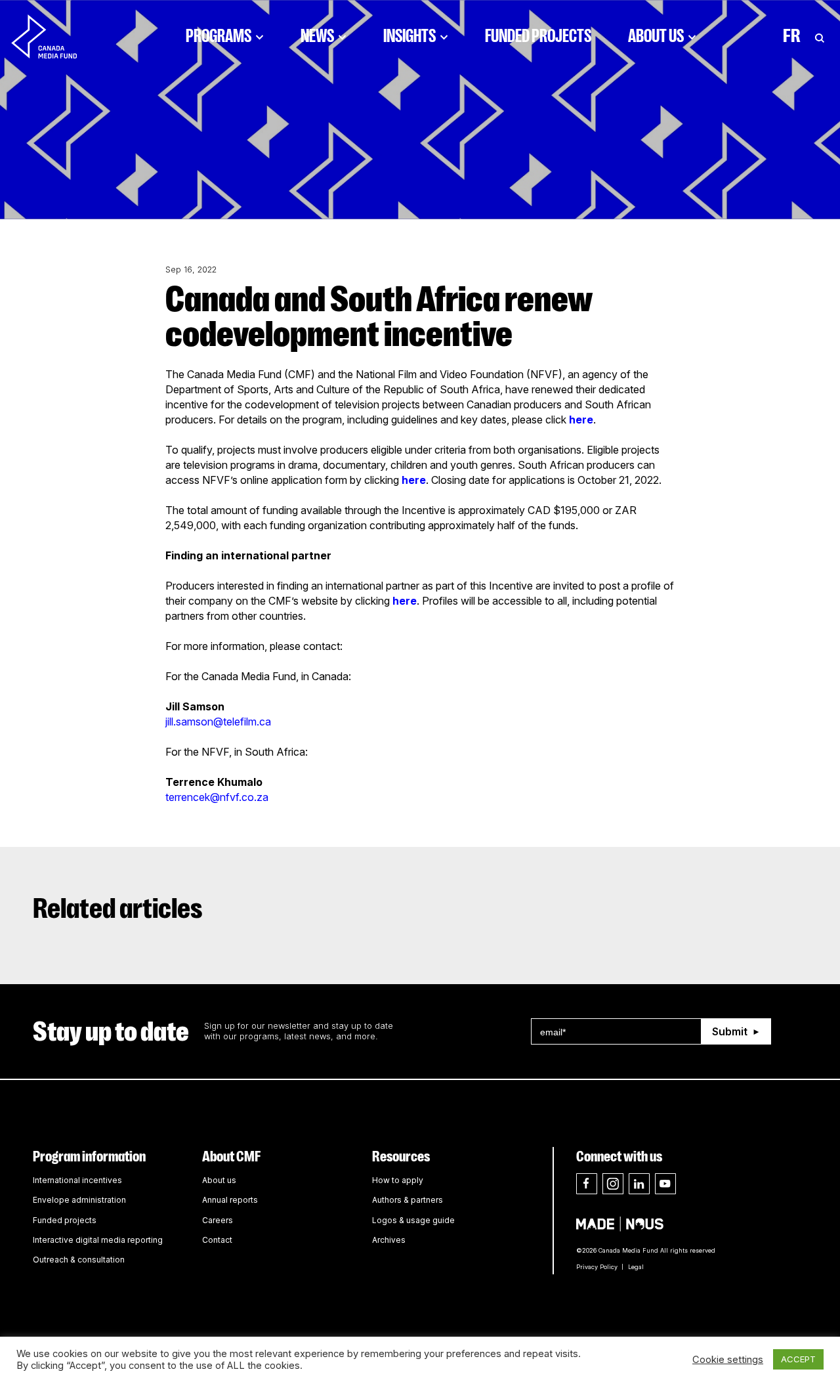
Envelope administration (79, 1200)
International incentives (77, 1180)
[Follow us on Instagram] (612, 1183)
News (317, 36)
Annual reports (230, 1200)
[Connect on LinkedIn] (639, 1183)
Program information (89, 1156)
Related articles (118, 908)
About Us (656, 36)
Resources (401, 1156)
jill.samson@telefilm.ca (218, 721)
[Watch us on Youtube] (665, 1183)
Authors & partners (407, 1200)
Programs (218, 36)
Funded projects (64, 1220)
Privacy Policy (597, 1266)
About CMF (231, 1156)
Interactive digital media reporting (98, 1240)
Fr (792, 36)
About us (219, 1180)
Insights (409, 36)
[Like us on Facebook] (586, 1183)
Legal (636, 1266)
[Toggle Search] (819, 36)
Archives (389, 1240)
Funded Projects (538, 36)
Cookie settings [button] (727, 1360)
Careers (217, 1220)
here (581, 419)
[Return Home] (55, 36)
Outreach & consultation (79, 1259)
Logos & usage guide (413, 1220)
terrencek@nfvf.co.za (216, 797)
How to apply (397, 1180)
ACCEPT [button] (798, 1359)
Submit (729, 1031)
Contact (217, 1240)
